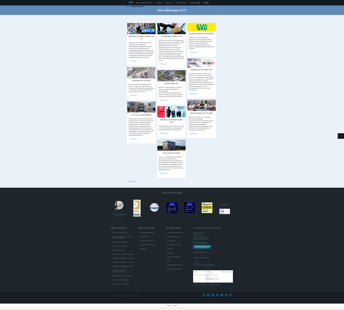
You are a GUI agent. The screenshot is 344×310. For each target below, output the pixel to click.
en (339, 136)
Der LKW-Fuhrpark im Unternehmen (201, 34)
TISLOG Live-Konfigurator (120, 242)
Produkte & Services (147, 2)
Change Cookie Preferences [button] (201, 252)
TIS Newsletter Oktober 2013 (171, 36)
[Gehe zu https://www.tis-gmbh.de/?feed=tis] (212, 295)
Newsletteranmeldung (146, 240)
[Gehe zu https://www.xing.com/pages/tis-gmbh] (208, 295)
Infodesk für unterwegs (119, 246)
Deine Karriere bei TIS (174, 244)
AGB (168, 261)
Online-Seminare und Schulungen (122, 254)
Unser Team (170, 240)
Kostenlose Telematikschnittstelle (122, 266)
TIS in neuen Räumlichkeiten (141, 115)
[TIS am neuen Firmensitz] (171, 145)
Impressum (170, 253)
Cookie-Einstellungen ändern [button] (201, 257)
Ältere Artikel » (132, 181)
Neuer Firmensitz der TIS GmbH (201, 113)
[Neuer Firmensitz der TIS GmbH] (201, 105)
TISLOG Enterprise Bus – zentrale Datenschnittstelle (122, 237)
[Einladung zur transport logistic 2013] (171, 112)
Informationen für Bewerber (121, 280)
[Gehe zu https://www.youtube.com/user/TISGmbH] (203, 295)
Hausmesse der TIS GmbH (141, 80)
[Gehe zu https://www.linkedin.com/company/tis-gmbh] (217, 295)
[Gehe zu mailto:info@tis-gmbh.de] (230, 295)
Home (138, 2)
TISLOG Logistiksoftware (120, 232)
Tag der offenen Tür (171, 83)
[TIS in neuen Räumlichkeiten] (141, 107)
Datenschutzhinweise (173, 257)
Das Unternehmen (181, 2)
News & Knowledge (194, 2)
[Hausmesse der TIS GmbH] (141, 72)
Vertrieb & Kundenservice (175, 232)
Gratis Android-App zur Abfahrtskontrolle (119, 271)
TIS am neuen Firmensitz (171, 153)
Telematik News (144, 236)
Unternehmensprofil (173, 236)
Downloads (143, 249)
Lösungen (158, 2)
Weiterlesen (133, 61)
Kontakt (206, 2)
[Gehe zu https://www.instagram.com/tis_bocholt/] (221, 295)
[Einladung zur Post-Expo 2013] (201, 63)
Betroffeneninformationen (175, 265)
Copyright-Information (174, 269)
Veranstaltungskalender (147, 232)
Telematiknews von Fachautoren (122, 276)
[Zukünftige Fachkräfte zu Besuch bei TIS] (141, 28)
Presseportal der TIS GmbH (148, 244)
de (342, 136)
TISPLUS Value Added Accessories (122, 262)
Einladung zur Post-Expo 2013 (201, 70)
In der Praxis (168, 2)
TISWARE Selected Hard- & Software (123, 258)
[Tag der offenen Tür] (171, 75)
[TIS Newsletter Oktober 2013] (171, 28)
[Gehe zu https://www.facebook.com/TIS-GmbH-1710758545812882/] (226, 295)
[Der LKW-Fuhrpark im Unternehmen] (201, 27)
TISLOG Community (118, 250)
